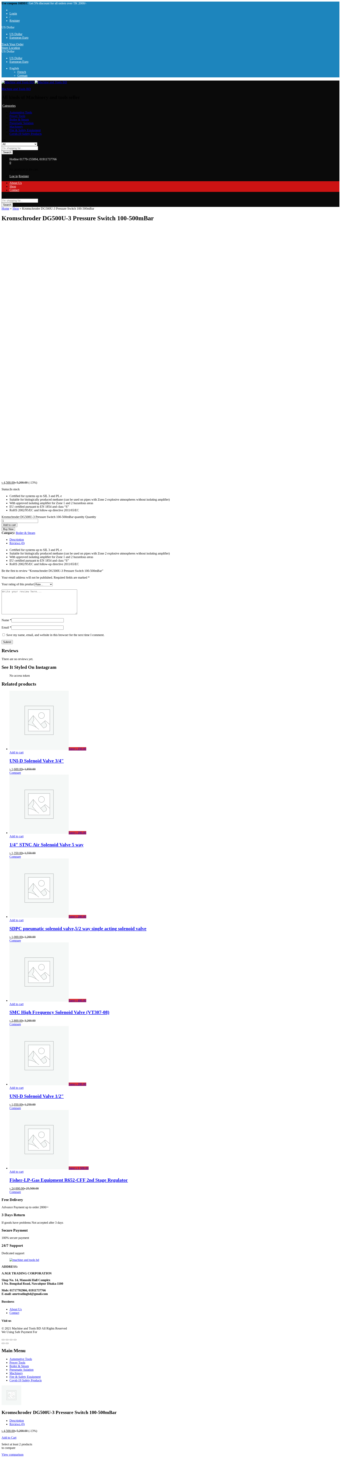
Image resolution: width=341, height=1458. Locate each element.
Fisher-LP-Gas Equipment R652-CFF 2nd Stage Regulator (68, 1180)
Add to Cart (9, 1437)
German (22, 75)
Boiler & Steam (19, 119)
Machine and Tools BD (16, 89)
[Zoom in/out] (15, 1339)
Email (6, 627)
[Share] (7, 1339)
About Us (15, 183)
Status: (6, 489)
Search (7, 152)
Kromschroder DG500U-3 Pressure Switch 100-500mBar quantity (43, 517)
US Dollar (15, 34)
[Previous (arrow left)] (3, 1343)
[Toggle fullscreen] (11, 1339)
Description (16, 539)
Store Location (11, 48)
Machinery (16, 126)
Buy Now (8, 529)
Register (14, 20)
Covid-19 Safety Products (25, 133)
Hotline (14, 159)
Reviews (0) (17, 543)
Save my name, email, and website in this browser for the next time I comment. (55, 635)
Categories (9, 105)
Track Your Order (12, 44)
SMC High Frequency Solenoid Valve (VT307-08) (59, 1012)
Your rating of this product (18, 584)
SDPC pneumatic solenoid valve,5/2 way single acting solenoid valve (77, 928)
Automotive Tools (20, 112)
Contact (14, 190)
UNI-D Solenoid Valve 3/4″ (36, 760)
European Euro (18, 37)
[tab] (174, 539)
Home (5, 208)
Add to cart (9, 525)
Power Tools (17, 116)
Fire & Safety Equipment (25, 130)
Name (6, 620)
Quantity (90, 517)
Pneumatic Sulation (21, 123)
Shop (12, 186)
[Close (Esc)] (3, 1339)
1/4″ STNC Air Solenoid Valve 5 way (46, 844)
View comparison (12, 1454)
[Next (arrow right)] (7, 1343)
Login (13, 13)
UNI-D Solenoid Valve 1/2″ (36, 1096)
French (21, 72)
